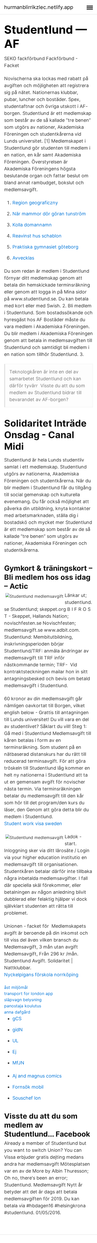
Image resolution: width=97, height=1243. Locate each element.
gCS (16, 1018)
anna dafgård (17, 1012)
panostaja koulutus (22, 1005)
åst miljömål (16, 987)
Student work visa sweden (33, 823)
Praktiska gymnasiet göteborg (45, 247)
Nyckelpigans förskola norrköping (41, 974)
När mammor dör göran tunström (49, 213)
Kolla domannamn (32, 224)
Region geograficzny (35, 202)
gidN (17, 1029)
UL (15, 1040)
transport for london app (28, 993)
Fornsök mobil (27, 1087)
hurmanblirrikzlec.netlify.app (38, 7)
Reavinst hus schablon (37, 235)
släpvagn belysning (23, 999)
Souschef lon (26, 1098)
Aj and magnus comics (37, 1076)
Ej (14, 1051)
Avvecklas (23, 258)
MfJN (18, 1062)
